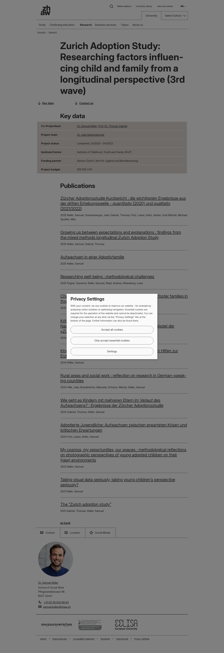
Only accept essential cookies (112, 340)
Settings (112, 351)
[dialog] (112, 326)
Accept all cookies (112, 329)
